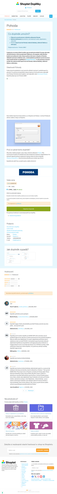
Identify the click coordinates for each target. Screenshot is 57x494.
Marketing (15, 16)
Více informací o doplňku (13, 227)
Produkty (23, 479)
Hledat (38, 11)
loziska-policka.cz (23, 306)
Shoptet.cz (15, 236)
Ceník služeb (10, 228)
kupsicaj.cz (21, 361)
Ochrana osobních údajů (13, 232)
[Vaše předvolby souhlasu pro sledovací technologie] (2, 492)
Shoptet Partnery (30, 59)
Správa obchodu (25, 480)
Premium (7, 16)
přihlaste (19, 203)
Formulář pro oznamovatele (48, 480)
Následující (31, 390)
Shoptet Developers (24, 467)
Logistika (22, 16)
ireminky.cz (21, 328)
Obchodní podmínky (35, 479)
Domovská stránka (8, 19)
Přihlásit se (50, 468)
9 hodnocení (17, 29)
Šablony (35, 16)
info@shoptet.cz (17, 240)
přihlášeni (30, 293)
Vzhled (42, 16)
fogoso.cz (21, 387)
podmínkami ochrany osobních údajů (26, 453)
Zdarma (8, 183)
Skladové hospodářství (12, 158)
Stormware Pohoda (42, 74)
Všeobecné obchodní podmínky (15, 230)
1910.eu (19, 351)
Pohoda (39, 153)
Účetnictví (24, 485)
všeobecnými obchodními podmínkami (41, 453)
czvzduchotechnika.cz (23, 317)
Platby (29, 16)
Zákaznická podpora (24, 483)
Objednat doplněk (28, 209)
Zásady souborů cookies (36, 480)
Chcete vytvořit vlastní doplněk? (25, 464)
